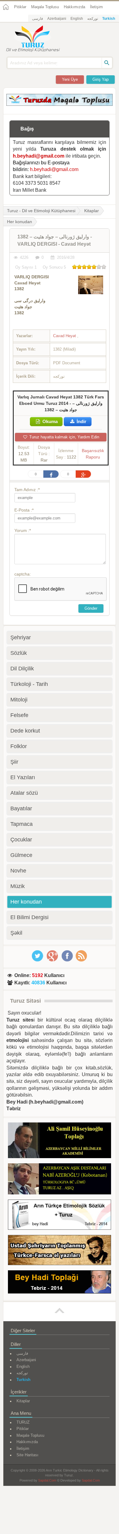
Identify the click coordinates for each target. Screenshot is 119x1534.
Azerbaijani (56, 18)
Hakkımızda (74, 7)
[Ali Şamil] (59, 1141)
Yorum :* (22, 530)
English (76, 18)
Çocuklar (21, 840)
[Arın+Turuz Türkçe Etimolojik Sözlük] (59, 1216)
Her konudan (26, 902)
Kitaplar (91, 210)
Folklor (18, 746)
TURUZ (23, 1422)
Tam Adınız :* (27, 489)
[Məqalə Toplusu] (59, 104)
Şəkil (16, 933)
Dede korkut (25, 731)
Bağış (27, 128)
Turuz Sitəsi (25, 1001)
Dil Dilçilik (22, 668)
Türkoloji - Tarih (29, 684)
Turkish (108, 18)
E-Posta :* (24, 510)
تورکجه (92, 18)
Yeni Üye (70, 79)
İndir (80, 421)
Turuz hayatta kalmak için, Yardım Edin (63, 437)
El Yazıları (22, 777)
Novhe (18, 871)
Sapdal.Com (47, 1480)
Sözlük (18, 653)
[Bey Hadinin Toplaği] (59, 1283)
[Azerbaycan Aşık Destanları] (59, 1179)
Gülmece (21, 855)
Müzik (17, 886)
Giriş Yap (100, 79)
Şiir (14, 762)
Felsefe (19, 715)
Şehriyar (20, 637)
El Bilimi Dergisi (29, 917)
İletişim (96, 7)
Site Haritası (27, 1455)
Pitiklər (20, 7)
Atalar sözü (24, 793)
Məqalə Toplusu (45, 7)
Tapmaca (21, 824)
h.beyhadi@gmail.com (38, 156)
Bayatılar (21, 808)
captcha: (22, 574)
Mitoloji (18, 700)
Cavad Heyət (65, 336)
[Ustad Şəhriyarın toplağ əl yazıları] (59, 1251)
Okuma (49, 421)
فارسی (37, 18)
